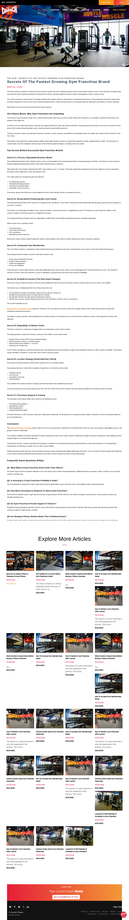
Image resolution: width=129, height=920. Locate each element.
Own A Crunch (119, 10)
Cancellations (91, 914)
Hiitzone (74, 10)
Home (64, 10)
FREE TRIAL (106, 2)
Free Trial (118, 907)
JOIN (121, 2)
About (106, 10)
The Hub (85, 10)
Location (55, 10)
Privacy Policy (103, 914)
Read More (11, 584)
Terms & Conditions (117, 914)
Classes (96, 10)
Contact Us (84, 911)
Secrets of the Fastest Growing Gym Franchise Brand (51, 78)
